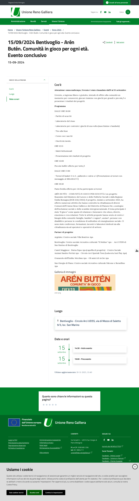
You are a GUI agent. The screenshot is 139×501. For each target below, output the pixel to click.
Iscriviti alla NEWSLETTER (111, 446)
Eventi (46, 29)
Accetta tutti (34, 492)
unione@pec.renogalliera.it (80, 452)
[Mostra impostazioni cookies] (137, 251)
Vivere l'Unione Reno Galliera (28, 29)
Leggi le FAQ (12, 440)
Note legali (43, 445)
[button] (128, 12)
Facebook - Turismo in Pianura (112, 458)
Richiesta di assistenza (16, 448)
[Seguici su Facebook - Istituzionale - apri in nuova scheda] (100, 12)
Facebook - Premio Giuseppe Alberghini (112, 462)
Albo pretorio (44, 452)
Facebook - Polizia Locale (111, 455)
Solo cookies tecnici (16, 492)
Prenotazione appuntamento (18, 442)
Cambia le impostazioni (54, 492)
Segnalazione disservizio (17, 445)
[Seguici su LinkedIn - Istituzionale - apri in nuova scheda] (109, 12)
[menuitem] (18, 21)
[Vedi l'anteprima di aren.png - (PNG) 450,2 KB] (89, 282)
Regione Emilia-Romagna (16, 2)
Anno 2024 (56, 29)
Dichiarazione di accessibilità (50, 448)
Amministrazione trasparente (50, 440)
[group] (91, 284)
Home (10, 29)
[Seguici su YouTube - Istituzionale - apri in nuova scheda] (104, 12)
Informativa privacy (46, 442)
